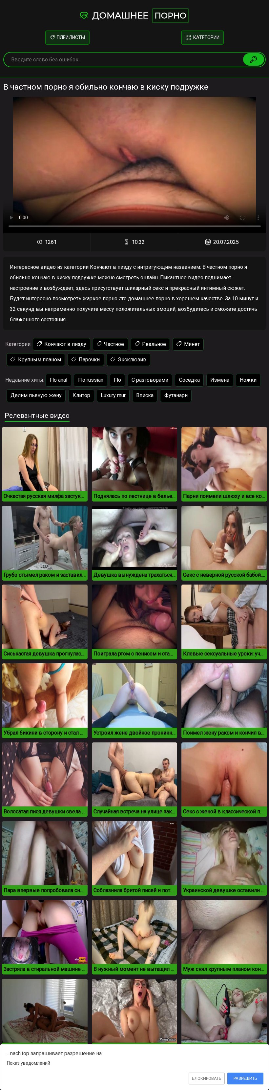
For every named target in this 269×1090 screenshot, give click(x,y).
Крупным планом (39, 359)
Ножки (248, 380)
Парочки (88, 359)
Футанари (176, 395)
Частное (113, 344)
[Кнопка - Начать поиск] (253, 59)
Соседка (189, 380)
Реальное (153, 344)
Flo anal (58, 380)
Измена (219, 380)
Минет (191, 344)
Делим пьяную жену (36, 395)
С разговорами (150, 380)
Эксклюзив (131, 359)
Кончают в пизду (64, 344)
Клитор (81, 395)
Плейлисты (70, 37)
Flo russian (90, 380)
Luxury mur (113, 395)
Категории (206, 37)
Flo (117, 380)
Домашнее (138, 15)
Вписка (145, 395)
